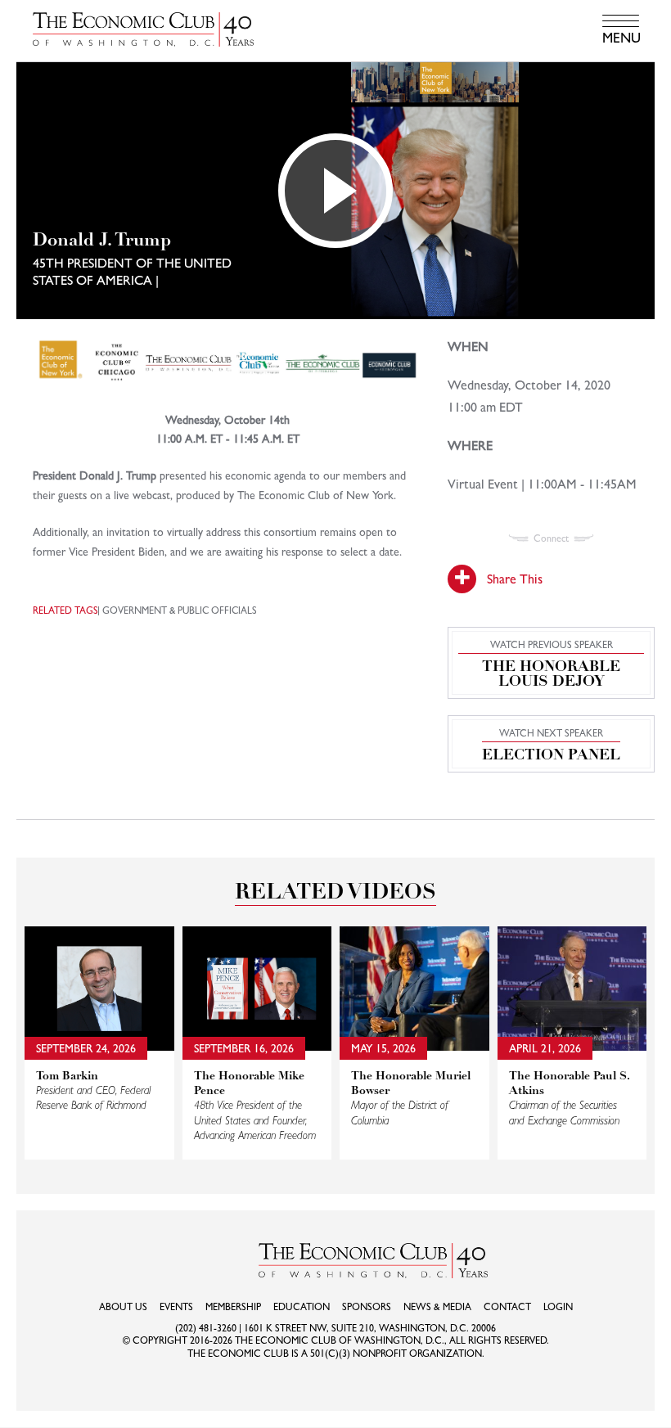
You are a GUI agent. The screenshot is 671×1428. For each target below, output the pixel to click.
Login (558, 1307)
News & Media (437, 1307)
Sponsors (366, 1307)
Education (301, 1307)
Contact (507, 1307)
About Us (123, 1307)
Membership (233, 1307)
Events (176, 1307)
